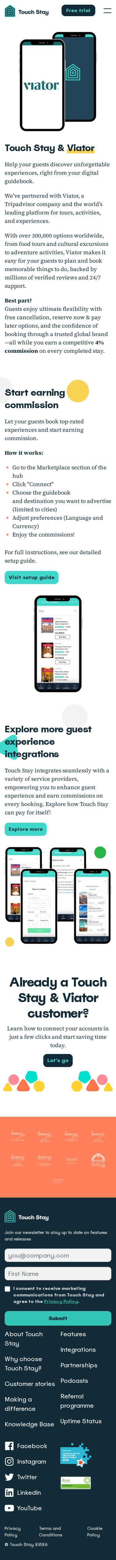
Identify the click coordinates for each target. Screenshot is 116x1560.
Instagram (31, 1461)
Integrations (78, 1350)
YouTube (29, 1508)
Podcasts (74, 1381)
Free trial (78, 10)
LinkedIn (29, 1493)
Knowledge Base (29, 1424)
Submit (58, 1318)
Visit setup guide (31, 577)
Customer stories (30, 1384)
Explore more (26, 829)
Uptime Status (81, 1421)
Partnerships (78, 1365)
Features (73, 1334)
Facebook (32, 1446)
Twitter (27, 1477)
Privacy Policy (61, 1301)
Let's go (58, 1060)
